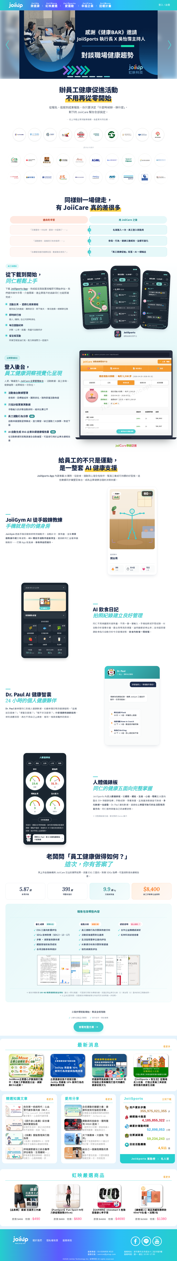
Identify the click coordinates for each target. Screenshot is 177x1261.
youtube (157, 1241)
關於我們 (37, 1240)
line (146, 1241)
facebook (135, 1241)
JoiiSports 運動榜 (143, 1158)
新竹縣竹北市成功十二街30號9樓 (148, 1252)
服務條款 (67, 1240)
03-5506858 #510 (105, 1252)
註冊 (167, 5)
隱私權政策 (52, 1240)
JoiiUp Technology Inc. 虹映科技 (83, 1259)
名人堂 (165, 1158)
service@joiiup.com (106, 1254)
